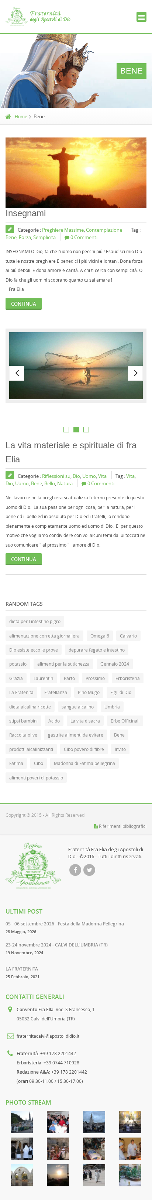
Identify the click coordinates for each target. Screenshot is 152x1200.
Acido (54, 721)
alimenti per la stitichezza (63, 664)
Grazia (16, 678)
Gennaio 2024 (114, 664)
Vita (102, 476)
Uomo (89, 476)
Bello (49, 483)
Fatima (16, 763)
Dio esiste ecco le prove (33, 650)
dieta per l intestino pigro (35, 621)
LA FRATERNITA (22, 969)
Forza (25, 237)
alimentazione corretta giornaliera (44, 636)
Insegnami (26, 213)
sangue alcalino (78, 707)
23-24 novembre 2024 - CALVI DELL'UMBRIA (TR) (57, 945)
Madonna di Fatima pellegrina (84, 763)
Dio (76, 476)
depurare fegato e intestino (97, 650)
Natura (65, 483)
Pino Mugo (89, 692)
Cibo (38, 763)
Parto (69, 678)
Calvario (128, 636)
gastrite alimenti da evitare (75, 735)
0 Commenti (83, 237)
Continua (23, 303)
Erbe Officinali (125, 721)
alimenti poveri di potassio (36, 778)
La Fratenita (21, 692)
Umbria (112, 707)
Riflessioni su (56, 476)
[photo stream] (22, 1122)
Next (135, 373)
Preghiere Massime (63, 230)
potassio (18, 664)
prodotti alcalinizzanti (31, 749)
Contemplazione (104, 230)
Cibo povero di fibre (84, 749)
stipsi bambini (23, 721)
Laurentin (43, 678)
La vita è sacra (85, 721)
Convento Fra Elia (35, 1009)
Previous (16, 373)
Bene (11, 237)
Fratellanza (55, 692)
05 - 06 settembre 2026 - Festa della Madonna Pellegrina (65, 924)
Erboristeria (127, 678)
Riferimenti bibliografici (122, 826)
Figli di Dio (120, 692)
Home (21, 116)
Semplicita (44, 237)
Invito (120, 749)
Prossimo (95, 678)
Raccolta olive (23, 735)
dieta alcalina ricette (30, 707)
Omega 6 (99, 636)
